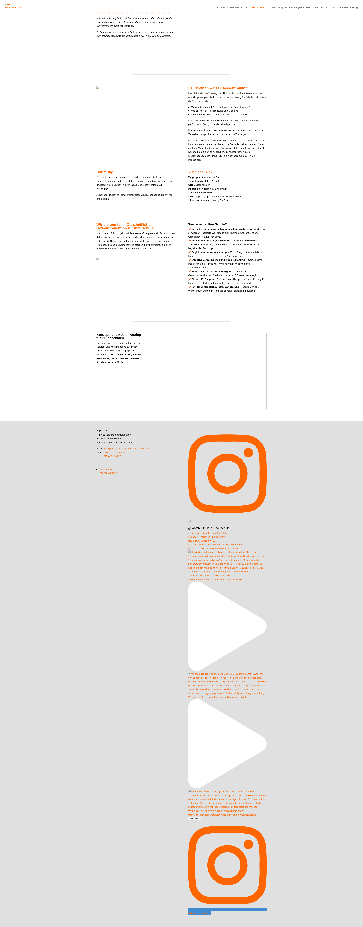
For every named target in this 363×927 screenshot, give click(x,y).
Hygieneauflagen (108, 472)
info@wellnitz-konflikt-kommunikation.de (126, 448)
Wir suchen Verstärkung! (344, 7)
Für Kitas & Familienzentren (232, 7)
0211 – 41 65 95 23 (115, 452)
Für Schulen (258, 7)
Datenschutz (105, 469)
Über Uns (319, 7)
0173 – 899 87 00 (113, 456)
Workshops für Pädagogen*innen (291, 7)
